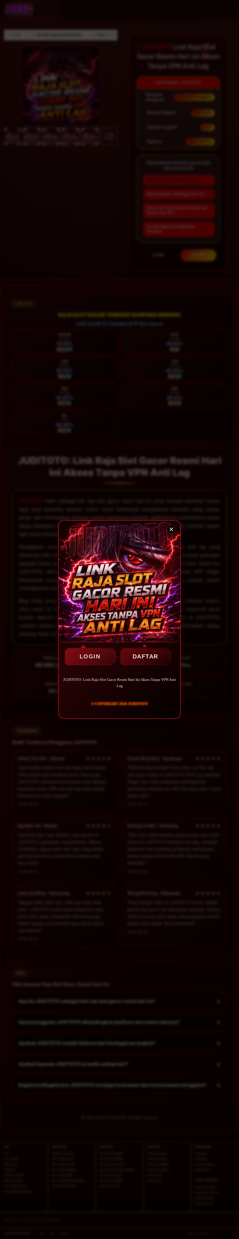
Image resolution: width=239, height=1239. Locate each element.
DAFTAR (145, 656)
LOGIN (90, 656)
